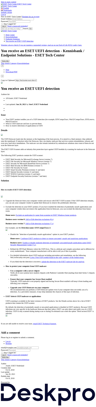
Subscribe (5, 61)
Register (9, 344)
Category (13, 63)
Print (7, 70)
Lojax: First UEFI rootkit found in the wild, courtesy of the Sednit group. (57, 257)
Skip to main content (8, 2)
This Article (5, 63)
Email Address (6, 19)
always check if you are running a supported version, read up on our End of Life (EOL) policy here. (41, 45)
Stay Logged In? (10, 24)
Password (4, 21)
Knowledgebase (12, 37)
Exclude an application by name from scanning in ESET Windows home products (46, 215)
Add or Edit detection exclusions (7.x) (39, 224)
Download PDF (11, 72)
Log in (3, 15)
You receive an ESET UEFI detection (19, 41)
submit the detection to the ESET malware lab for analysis (62, 262)
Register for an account (30, 17)
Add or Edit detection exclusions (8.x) (39, 219)
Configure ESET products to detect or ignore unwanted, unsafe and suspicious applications (54, 239)
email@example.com (9, 348)
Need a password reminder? (17, 26)
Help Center (10, 35)
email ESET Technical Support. (44, 324)
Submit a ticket (6, 12)
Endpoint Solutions (13, 39)
